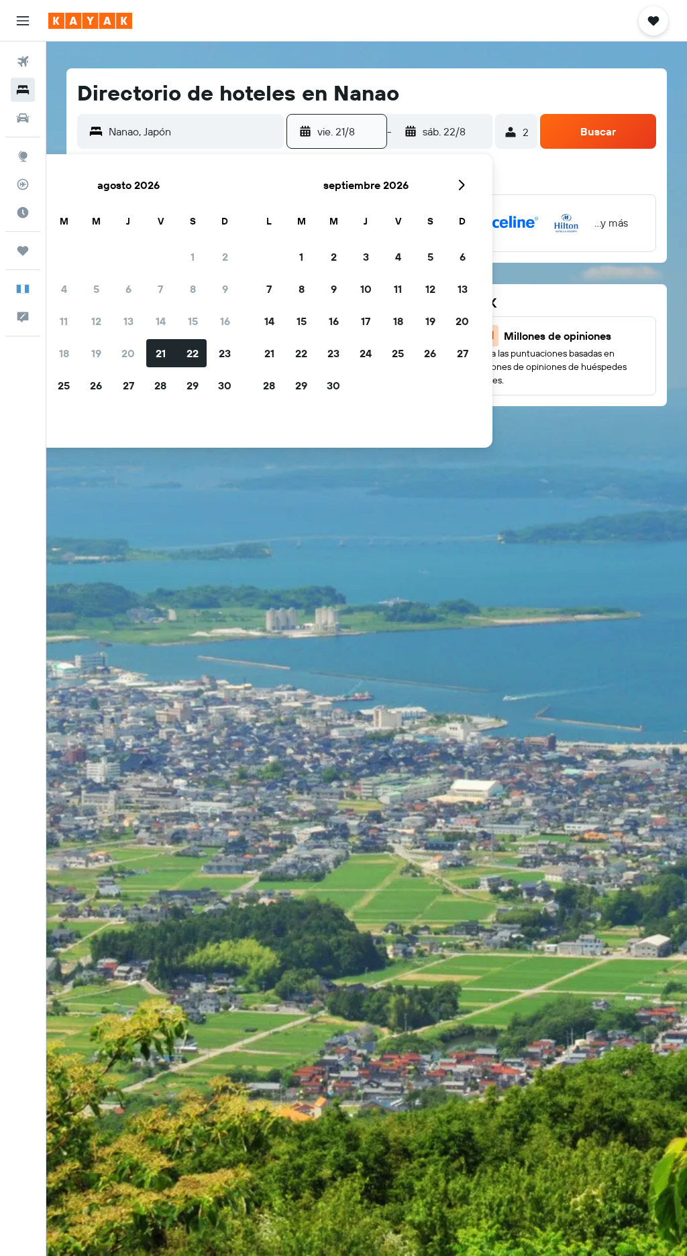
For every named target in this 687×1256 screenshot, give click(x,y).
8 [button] (193, 289)
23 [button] (225, 353)
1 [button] (193, 256)
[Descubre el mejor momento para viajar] (22, 212)
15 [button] (193, 321)
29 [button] (193, 385)
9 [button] (225, 289)
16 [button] (225, 321)
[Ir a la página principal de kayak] (90, 21)
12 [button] (96, 321)
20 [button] (128, 353)
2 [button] (225, 256)
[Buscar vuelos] (22, 61)
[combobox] (193, 131)
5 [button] (96, 289)
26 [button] (96, 385)
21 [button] (161, 353)
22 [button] (193, 353)
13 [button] (128, 321)
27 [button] (128, 385)
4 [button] (64, 289)
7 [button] (160, 289)
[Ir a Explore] (22, 156)
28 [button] (160, 385)
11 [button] (64, 321)
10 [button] (366, 289)
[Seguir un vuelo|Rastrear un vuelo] (22, 184)
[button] (23, 21)
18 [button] (64, 353)
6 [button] (128, 289)
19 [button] (96, 353)
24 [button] (366, 353)
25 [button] (64, 385)
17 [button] (365, 321)
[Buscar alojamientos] (22, 89)
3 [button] (366, 256)
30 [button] (224, 385)
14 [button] (161, 321)
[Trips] (22, 250)
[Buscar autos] (22, 118)
